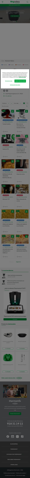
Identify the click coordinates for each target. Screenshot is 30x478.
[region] (15, 78)
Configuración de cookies (15, 84)
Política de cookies (22, 77)
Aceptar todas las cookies (20, 80)
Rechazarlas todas (8, 80)
